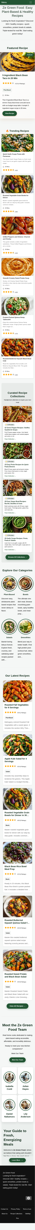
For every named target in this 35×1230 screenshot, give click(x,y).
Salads (8, 771)
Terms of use (27, 1209)
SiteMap (27, 1213)
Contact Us (4, 1209)
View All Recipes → (17, 1006)
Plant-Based (7, 90)
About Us (5, 1213)
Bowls (7, 825)
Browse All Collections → (17, 557)
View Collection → (10, 439)
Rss (17, 1218)
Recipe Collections (16, 1213)
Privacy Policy (15, 1209)
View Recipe (9, 113)
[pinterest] (29, 1198)
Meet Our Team (17, 1060)
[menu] (30, 2)
